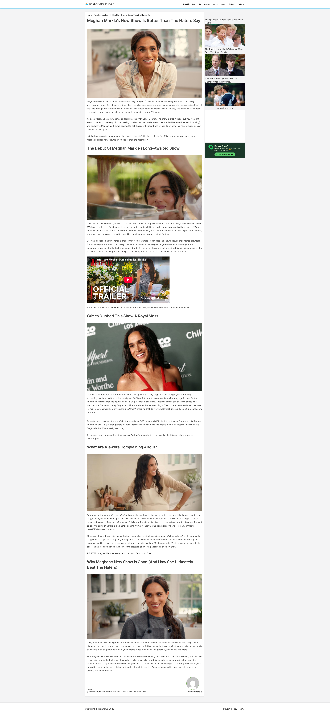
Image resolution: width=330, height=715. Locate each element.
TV (200, 4)
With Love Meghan (139, 692)
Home (89, 15)
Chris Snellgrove (195, 692)
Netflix (113, 692)
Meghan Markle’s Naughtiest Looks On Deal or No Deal (125, 553)
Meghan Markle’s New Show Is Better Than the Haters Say (126, 15)
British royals (93, 692)
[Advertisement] (225, 126)
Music (215, 4)
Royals (223, 4)
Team (241, 709)
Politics (232, 4)
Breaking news (189, 4)
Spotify (129, 692)
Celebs (241, 4)
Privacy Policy (230, 709)
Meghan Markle (105, 692)
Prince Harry (121, 692)
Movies (207, 4)
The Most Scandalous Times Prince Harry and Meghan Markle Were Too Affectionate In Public (143, 307)
